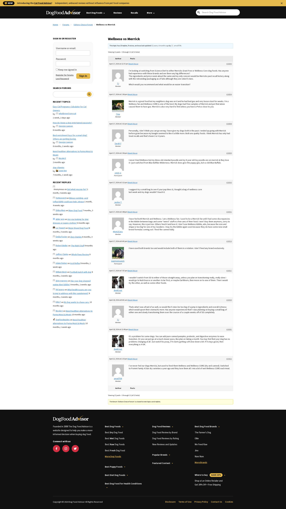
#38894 (229, 94)
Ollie (197, 438)
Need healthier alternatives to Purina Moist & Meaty (73, 153)
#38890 (229, 64)
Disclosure (170, 502)
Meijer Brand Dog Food (78, 228)
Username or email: (66, 48)
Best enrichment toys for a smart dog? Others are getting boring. (70, 137)
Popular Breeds (159, 455)
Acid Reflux (75, 263)
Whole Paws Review (80, 254)
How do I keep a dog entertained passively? (72, 122)
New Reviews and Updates (164, 444)
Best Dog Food (114, 432)
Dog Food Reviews (161, 426)
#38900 (229, 182)
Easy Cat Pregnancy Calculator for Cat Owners (69, 108)
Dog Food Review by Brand (164, 432)
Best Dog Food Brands (206, 426)
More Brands (201, 462)
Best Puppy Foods (114, 466)
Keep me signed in (67, 69)
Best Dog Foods (94, 12)
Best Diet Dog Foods (115, 475)
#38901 (229, 212)
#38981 (229, 329)
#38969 (229, 300)
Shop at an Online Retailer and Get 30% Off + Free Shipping (209, 482)
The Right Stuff (77, 245)
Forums (66, 24)
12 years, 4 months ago (160, 45)
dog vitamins (58, 167)
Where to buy (208, 475)
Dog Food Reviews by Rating (165, 438)
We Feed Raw (201, 444)
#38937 (229, 270)
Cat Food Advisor (43, 3)
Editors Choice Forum (83, 24)
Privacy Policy (201, 502)
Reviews (118, 12)
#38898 (229, 124)
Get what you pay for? (77, 189)
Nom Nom (199, 456)
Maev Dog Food (75, 210)
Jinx (196, 450)
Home (55, 24)
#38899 (229, 153)
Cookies (229, 502)
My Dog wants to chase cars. (76, 302)
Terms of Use (184, 502)
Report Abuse (133, 64)
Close (282, 3)
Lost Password (62, 78)
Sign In (83, 76)
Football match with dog (80, 272)
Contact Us (216, 502)
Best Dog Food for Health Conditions (123, 483)
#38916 (229, 241)
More (149, 12)
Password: (61, 59)
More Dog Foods (113, 456)
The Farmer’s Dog (203, 432)
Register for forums (65, 75)
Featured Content (161, 463)
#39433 (229, 359)
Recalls (134, 12)
